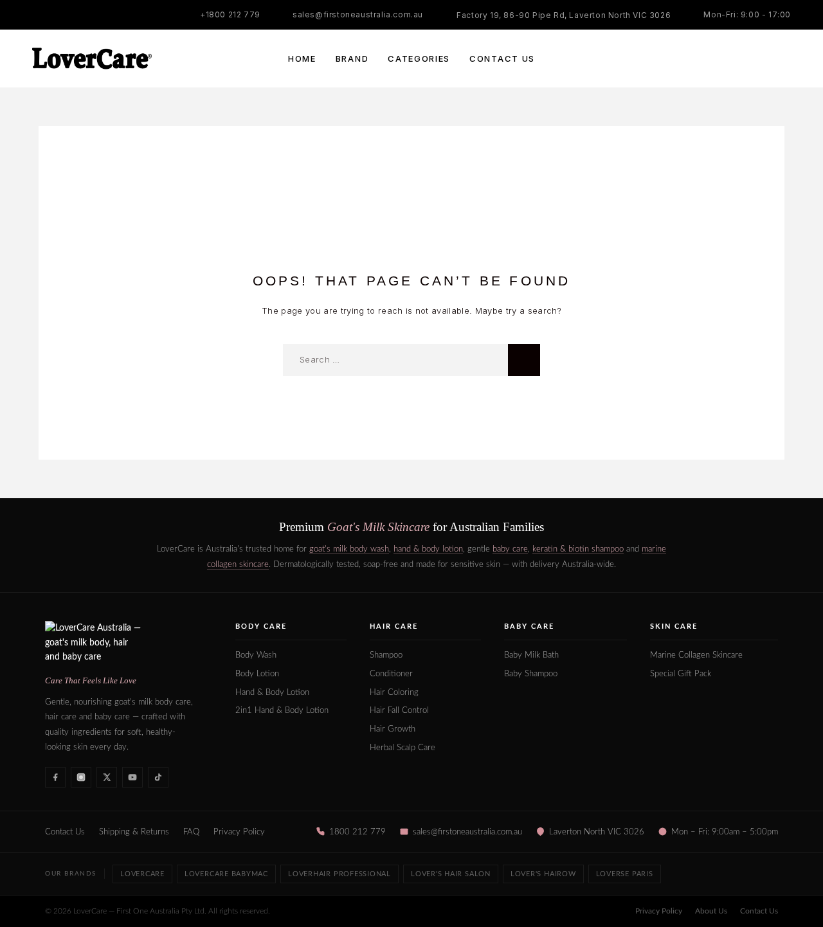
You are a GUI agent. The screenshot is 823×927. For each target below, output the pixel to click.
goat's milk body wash (349, 549)
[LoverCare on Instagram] (81, 777)
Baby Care (529, 626)
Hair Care (394, 626)
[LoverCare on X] (106, 777)
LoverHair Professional (339, 874)
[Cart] (786, 58)
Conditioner (391, 674)
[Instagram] (61, 14)
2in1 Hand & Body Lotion (282, 710)
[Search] (728, 59)
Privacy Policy (239, 832)
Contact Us (502, 59)
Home (302, 59)
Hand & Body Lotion (272, 692)
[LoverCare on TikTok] (158, 777)
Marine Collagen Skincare (696, 655)
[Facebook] (36, 14)
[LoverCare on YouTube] (132, 777)
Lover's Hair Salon (451, 874)
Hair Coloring (394, 692)
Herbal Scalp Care (402, 748)
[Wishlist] (757, 59)
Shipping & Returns (134, 832)
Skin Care (674, 626)
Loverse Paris (624, 874)
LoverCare (142, 874)
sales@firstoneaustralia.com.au (358, 14)
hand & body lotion (428, 549)
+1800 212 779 (230, 14)
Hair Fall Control (399, 710)
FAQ (191, 832)
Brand (352, 59)
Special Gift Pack (680, 674)
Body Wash (255, 655)
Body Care (261, 626)
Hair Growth (392, 729)
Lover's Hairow (543, 874)
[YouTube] (86, 14)
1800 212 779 (357, 832)
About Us (711, 911)
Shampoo (386, 655)
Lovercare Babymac (226, 874)
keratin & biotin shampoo (578, 549)
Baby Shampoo (530, 674)
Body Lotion (257, 674)
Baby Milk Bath (531, 655)
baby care (510, 549)
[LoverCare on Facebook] (55, 777)
